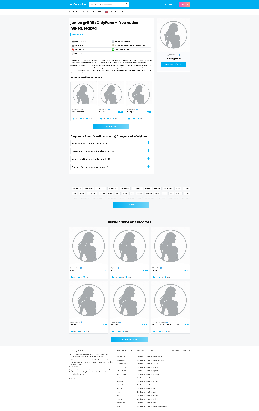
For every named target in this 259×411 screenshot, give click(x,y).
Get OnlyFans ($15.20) (173, 64)
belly (75, 198)
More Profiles (111, 127)
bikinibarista (112, 198)
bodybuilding (173, 198)
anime (82, 193)
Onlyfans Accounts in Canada (147, 364)
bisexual (131, 198)
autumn (149, 193)
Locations (169, 4)
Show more (131, 205)
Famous (184, 4)
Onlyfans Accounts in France (147, 378)
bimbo (122, 198)
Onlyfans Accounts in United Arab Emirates (152, 406)
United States (99, 12)
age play (157, 188)
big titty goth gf (98, 198)
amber (186, 188)
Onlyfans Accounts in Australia (148, 374)
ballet (157, 193)
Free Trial (86, 12)
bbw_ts (178, 193)
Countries (115, 12)
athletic (139, 193)
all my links (168, 188)
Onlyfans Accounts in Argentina (148, 371)
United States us (77, 34)
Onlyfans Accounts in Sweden (147, 396)
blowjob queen (150, 198)
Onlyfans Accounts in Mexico (147, 399)
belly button (85, 198)
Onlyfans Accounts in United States (149, 357)
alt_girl (178, 188)
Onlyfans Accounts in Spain (146, 392)
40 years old (125, 188)
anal (74, 193)
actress (148, 188)
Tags (124, 12)
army (110, 193)
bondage (185, 198)
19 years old (88, 188)
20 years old (100, 188)
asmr (125, 193)
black (139, 198)
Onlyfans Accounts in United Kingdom (150, 360)
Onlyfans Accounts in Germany (148, 381)
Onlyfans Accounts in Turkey (147, 403)
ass (132, 193)
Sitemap (72, 378)
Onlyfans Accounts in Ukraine (147, 367)
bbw (171, 193)
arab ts (102, 193)
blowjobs (162, 198)
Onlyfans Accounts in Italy (146, 388)
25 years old (113, 188)
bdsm (187, 193)
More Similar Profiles (130, 339)
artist (117, 193)
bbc (164, 193)
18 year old (77, 188)
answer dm (92, 193)
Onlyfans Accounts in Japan (147, 385)
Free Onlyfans (74, 12)
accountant (137, 188)
